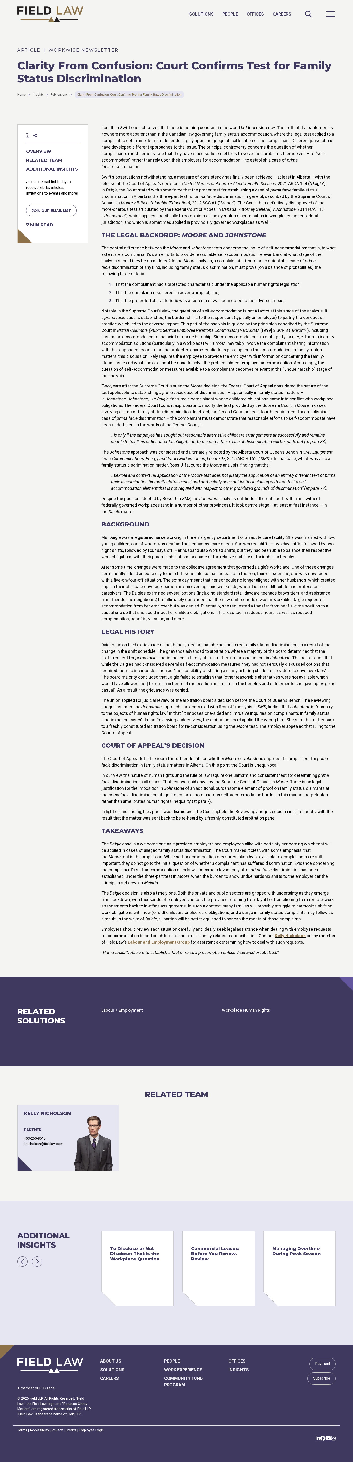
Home (21, 94)
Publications (59, 94)
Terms (22, 1430)
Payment (322, 1363)
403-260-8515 (35, 1139)
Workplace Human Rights (246, 1010)
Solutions (201, 14)
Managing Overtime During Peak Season (296, 1251)
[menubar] (240, 14)
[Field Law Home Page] (50, 14)
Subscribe (321, 1378)
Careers (282, 14)
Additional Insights (52, 169)
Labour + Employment (122, 1010)
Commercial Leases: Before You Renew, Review (215, 1254)
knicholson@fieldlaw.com (43, 1144)
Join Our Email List (51, 210)
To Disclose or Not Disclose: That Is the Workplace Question (135, 1254)
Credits (71, 1430)
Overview (38, 151)
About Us (110, 1361)
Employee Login (91, 1430)
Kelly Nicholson (290, 935)
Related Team (44, 160)
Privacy (57, 1430)
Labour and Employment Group (159, 942)
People (230, 14)
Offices (255, 14)
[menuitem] (201, 14)
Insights (38, 94)
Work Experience (183, 1369)
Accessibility (39, 1430)
